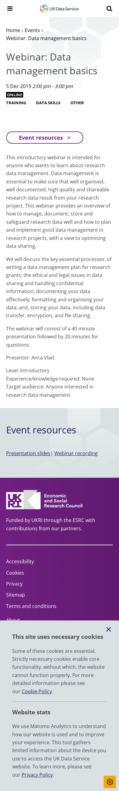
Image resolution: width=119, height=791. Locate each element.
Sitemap (15, 594)
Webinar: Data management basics (46, 38)
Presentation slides (28, 453)
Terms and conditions (31, 606)
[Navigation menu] (10, 8)
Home (13, 30)
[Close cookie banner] (108, 629)
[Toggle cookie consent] (110, 782)
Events (32, 30)
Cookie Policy (37, 691)
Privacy (14, 583)
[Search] (109, 8)
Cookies (15, 572)
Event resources (41, 137)
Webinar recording (76, 453)
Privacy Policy (37, 774)
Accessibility (20, 561)
